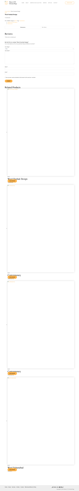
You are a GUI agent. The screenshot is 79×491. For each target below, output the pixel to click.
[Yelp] (57, 487)
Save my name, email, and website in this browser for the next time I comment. (21, 77)
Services (45, 2)
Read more (12, 180)
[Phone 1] (52, 487)
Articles (50, 2)
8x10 (9, 11)
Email (6, 72)
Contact (55, 2)
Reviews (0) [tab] (10, 23)
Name (6, 66)
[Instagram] (59, 487)
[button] (69, 2)
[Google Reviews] (55, 487)
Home (23, 2)
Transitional (21, 20)
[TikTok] (62, 487)
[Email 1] (54, 487)
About (27, 2)
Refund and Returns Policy (30, 487)
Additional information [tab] (12, 22)
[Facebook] (61, 487)
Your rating (7, 46)
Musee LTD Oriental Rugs (13, 3)
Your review (7, 50)
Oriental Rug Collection (35, 2)
